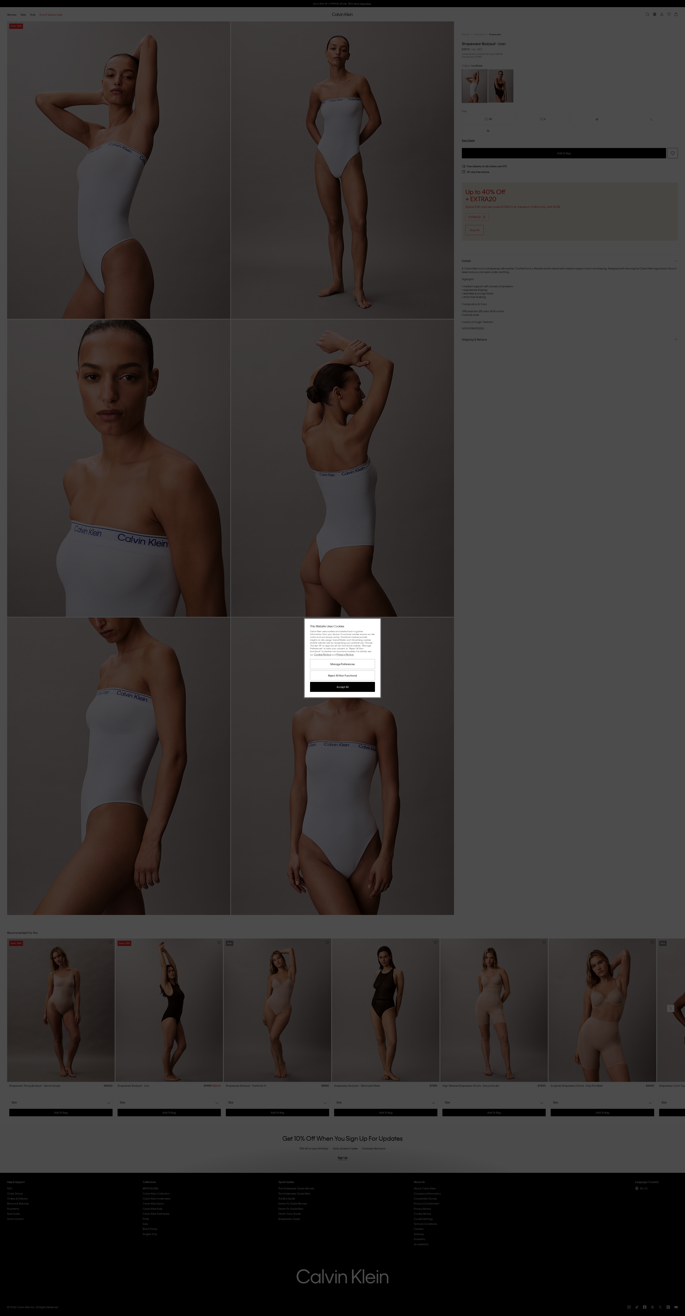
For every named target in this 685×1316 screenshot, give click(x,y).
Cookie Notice (322, 654)
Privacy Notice (345, 654)
